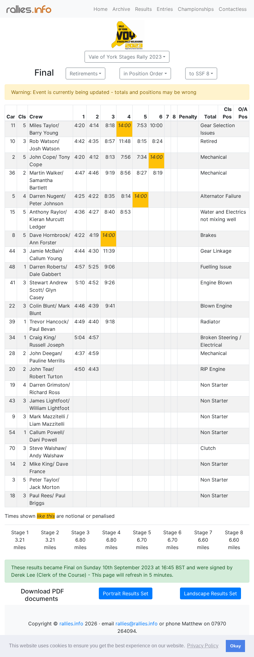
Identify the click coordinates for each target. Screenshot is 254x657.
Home (100, 9)
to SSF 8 (199, 73)
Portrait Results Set (125, 593)
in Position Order (143, 73)
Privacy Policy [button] (202, 645)
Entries (165, 9)
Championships (196, 9)
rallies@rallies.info (137, 623)
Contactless (233, 9)
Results (143, 9)
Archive (121, 9)
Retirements (84, 73)
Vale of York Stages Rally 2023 (125, 57)
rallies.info (71, 623)
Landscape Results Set (210, 593)
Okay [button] (235, 645)
